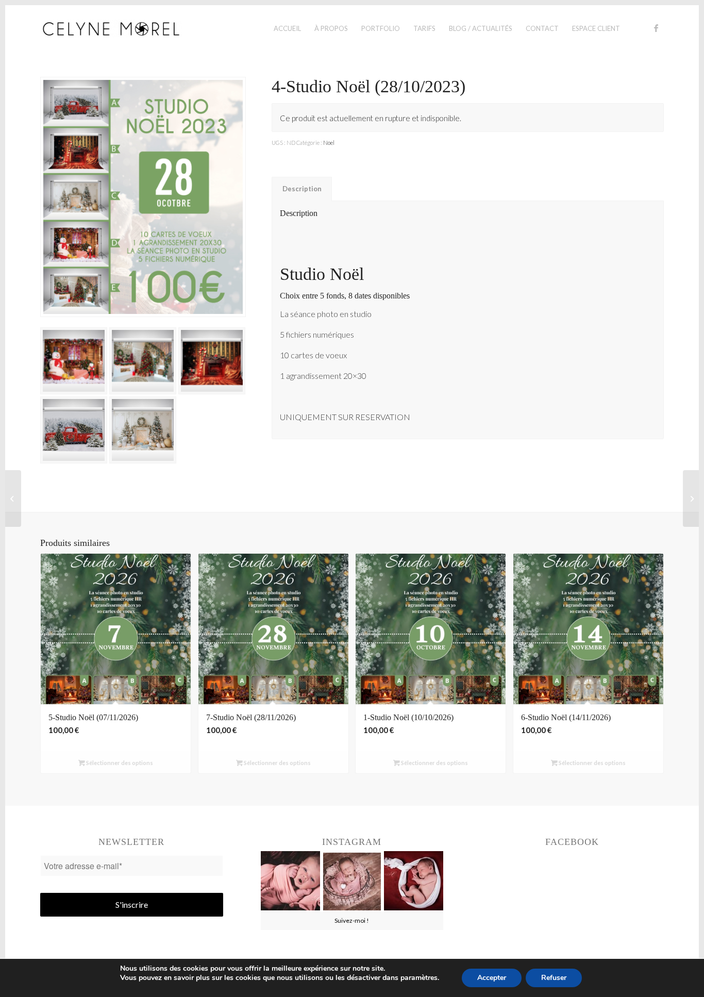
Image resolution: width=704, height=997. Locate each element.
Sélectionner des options (119, 762)
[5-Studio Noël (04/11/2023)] (691, 498)
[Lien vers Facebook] (656, 28)
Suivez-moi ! (351, 920)
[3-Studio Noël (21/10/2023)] (13, 498)
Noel (328, 142)
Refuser (553, 978)
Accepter (491, 978)
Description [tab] (302, 189)
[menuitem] (287, 28)
